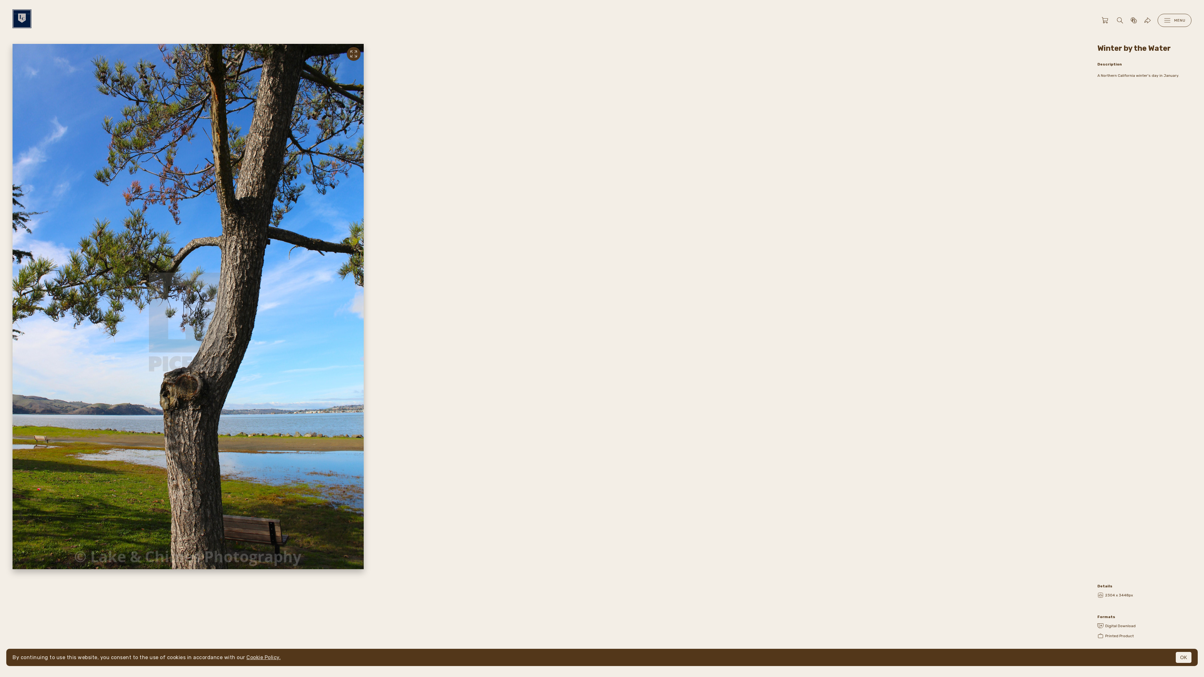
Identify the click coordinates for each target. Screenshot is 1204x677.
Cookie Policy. (263, 657)
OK (1183, 657)
